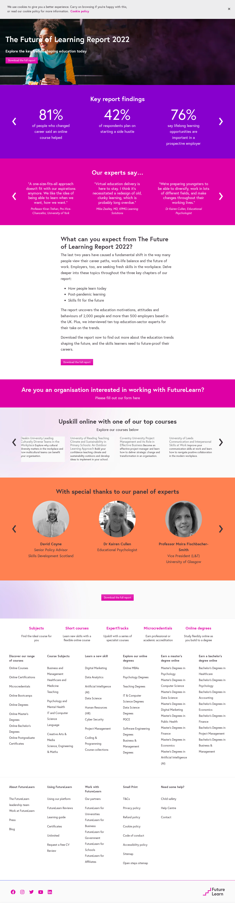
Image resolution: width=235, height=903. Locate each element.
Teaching (52, 692)
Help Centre (168, 808)
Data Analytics (94, 677)
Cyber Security (94, 719)
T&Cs (126, 799)
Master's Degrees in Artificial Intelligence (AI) (174, 757)
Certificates (54, 826)
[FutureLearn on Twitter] (31, 892)
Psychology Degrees (136, 677)
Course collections (96, 749)
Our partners (93, 799)
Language (53, 725)
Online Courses (18, 668)
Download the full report (21, 60)
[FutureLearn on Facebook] (14, 892)
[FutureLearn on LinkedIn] (49, 892)
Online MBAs (131, 668)
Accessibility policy (135, 844)
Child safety (168, 799)
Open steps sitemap (135, 863)
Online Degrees (18, 705)
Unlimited (53, 835)
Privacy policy (131, 808)
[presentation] (14, 122)
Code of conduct (133, 835)
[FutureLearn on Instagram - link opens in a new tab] (22, 892)
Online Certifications (22, 677)
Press (12, 820)
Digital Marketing (96, 668)
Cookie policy (131, 826)
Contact (166, 817)
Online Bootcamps (20, 695)
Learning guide (56, 817)
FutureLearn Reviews (60, 808)
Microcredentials (19, 686)
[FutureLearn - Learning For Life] (214, 891)
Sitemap (128, 854)
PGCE (126, 719)
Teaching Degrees (134, 686)
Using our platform (58, 799)
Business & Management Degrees (131, 746)
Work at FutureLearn (22, 811)
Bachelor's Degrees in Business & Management (212, 745)
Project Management (98, 728)
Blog (12, 829)
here (136, 398)
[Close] (229, 9)
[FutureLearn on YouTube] (40, 892)
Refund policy (131, 817)
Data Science (93, 698)
